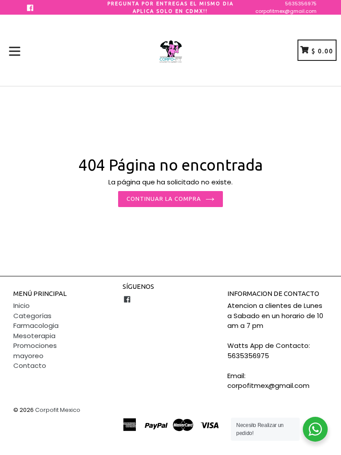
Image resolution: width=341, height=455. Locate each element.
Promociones (35, 345)
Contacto (29, 365)
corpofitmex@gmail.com (286, 11)
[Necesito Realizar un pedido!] (315, 429)
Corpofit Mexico (57, 410)
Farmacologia (36, 325)
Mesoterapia (34, 335)
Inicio (21, 305)
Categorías (32, 315)
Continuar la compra (164, 199)
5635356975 (301, 3)
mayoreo (28, 355)
